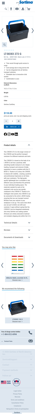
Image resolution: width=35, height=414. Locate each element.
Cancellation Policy (17, 403)
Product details (10, 145)
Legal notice (17, 391)
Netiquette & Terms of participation (17, 409)
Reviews (7, 230)
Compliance (17, 406)
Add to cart (13, 127)
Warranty (17, 397)
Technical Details (10, 223)
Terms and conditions (17, 400)
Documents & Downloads (13, 237)
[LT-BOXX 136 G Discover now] (17, 300)
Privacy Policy (17, 394)
